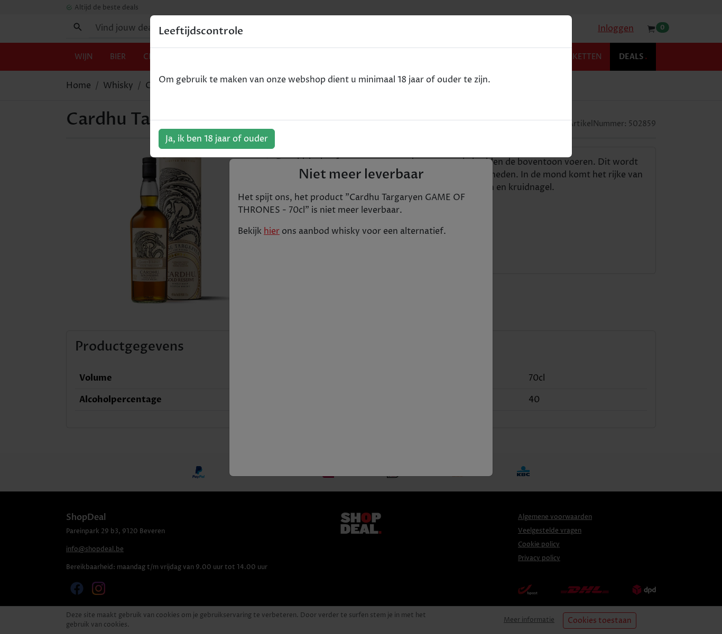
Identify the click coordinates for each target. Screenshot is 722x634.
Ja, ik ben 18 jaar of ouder (216, 139)
